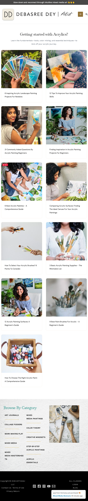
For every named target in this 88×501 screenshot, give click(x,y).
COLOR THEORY (33, 428)
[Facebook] (39, 486)
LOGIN (75, 484)
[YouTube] (49, 486)
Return (16, 491)
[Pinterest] (34, 486)
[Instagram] (44, 486)
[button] (86, 14)
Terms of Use (18, 488)
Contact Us (6, 488)
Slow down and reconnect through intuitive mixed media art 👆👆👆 (44, 2)
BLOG (75, 488)
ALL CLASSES (75, 481)
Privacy (10, 491)
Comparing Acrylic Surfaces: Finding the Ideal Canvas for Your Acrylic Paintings (65, 209)
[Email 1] (53, 486)
